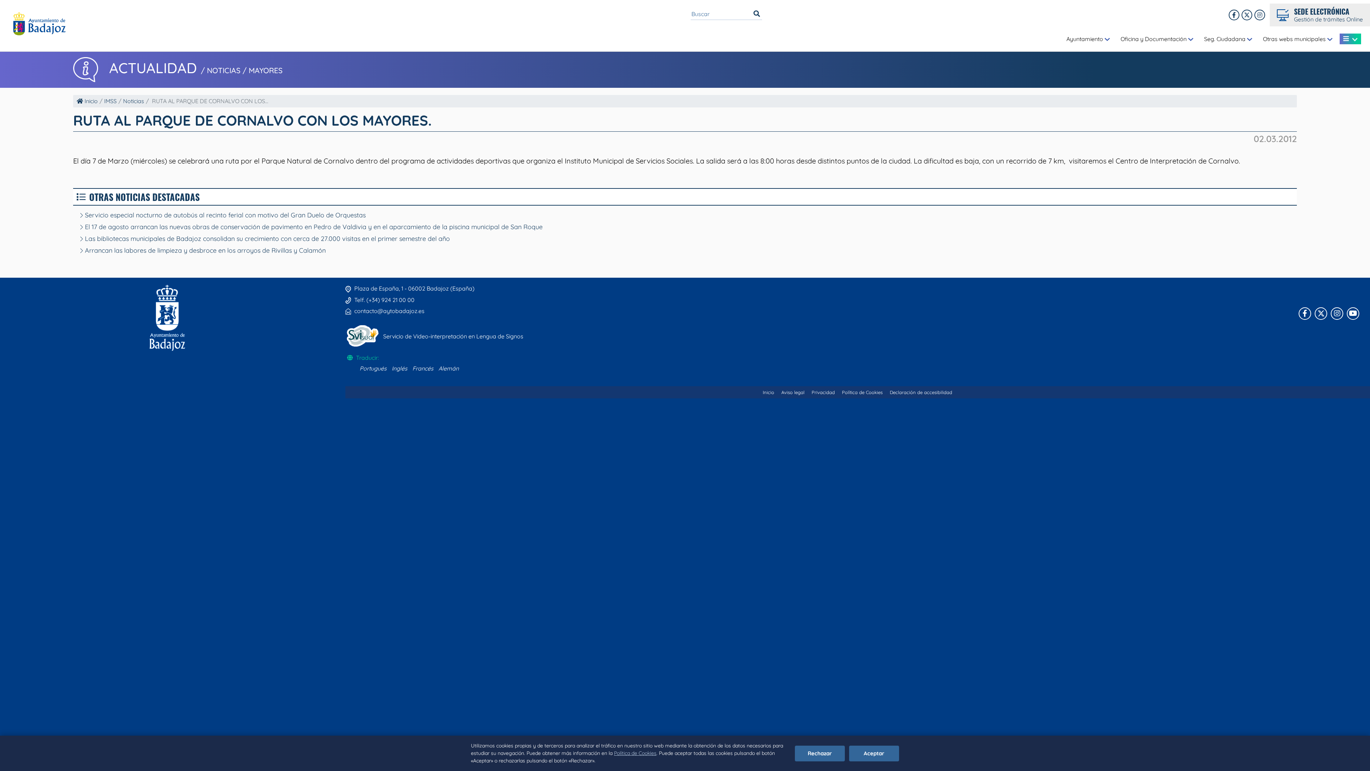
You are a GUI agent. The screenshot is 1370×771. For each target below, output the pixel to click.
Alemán (448, 368)
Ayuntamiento (1085, 38)
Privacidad (823, 392)
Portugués (373, 368)
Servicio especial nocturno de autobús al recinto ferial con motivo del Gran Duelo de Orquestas (224, 215)
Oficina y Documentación (1154, 38)
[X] (1247, 15)
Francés (422, 368)
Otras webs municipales (1295, 38)
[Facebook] (1234, 15)
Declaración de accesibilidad (921, 392)
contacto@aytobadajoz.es (389, 310)
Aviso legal (793, 392)
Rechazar (820, 753)
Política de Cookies (635, 753)
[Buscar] (756, 14)
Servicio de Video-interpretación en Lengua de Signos (453, 336)
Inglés (399, 368)
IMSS (110, 101)
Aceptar (874, 753)
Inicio (90, 101)
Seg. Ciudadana (1225, 38)
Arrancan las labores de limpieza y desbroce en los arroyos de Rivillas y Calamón (204, 250)
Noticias (133, 101)
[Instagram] (1259, 15)
